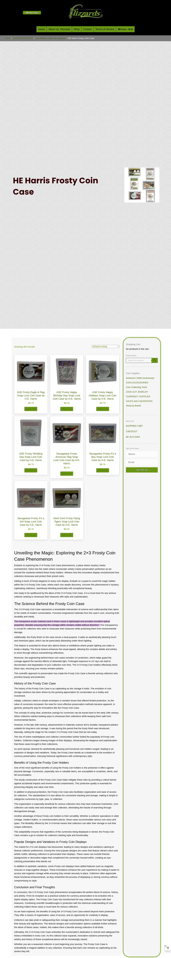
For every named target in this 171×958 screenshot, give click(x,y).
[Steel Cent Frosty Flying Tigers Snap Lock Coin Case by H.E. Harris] (66, 497)
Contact (87, 29)
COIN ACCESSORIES (22, 38)
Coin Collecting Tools (136, 387)
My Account (133, 436)
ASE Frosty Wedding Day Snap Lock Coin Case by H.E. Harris (30, 457)
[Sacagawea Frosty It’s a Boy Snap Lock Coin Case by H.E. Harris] (102, 432)
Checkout (131, 431)
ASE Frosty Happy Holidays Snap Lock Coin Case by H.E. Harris (102, 395)
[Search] (154, 360)
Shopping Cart (134, 425)
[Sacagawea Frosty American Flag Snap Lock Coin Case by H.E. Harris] (66, 432)
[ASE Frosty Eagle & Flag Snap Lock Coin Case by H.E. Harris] (31, 371)
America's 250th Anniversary (140, 378)
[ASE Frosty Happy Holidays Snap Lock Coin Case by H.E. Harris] (102, 371)
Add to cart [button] (31, 409)
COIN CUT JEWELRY (137, 392)
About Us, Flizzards (59, 29)
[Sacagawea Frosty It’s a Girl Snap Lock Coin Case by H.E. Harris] (31, 497)
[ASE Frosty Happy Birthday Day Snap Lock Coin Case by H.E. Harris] (66, 371)
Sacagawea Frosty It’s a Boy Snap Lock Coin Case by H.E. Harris (102, 457)
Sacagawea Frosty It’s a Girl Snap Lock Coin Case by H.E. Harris (30, 521)
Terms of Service (104, 29)
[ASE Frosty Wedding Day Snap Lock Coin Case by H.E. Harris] (31, 432)
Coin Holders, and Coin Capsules (50, 38)
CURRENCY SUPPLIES (138, 396)
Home (41, 29)
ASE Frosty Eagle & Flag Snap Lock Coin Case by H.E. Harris (31, 395)
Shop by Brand (133, 405)
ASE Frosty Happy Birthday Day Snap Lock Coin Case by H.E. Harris (67, 395)
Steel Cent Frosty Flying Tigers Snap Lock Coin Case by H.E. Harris (66, 521)
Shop (76, 29)
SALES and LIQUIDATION (139, 401)
